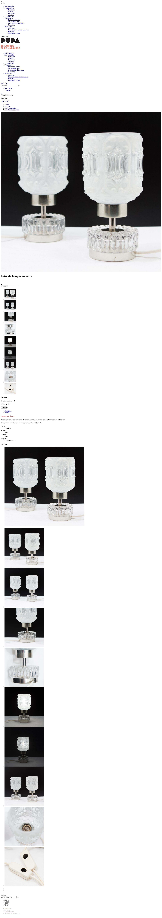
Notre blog (11, 25)
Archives (11, 15)
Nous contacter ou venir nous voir (18, 30)
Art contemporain (9, 16)
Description (7, 411)
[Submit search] (19, 85)
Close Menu (5, 36)
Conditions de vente (14, 33)
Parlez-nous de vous (14, 20)
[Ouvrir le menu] (1, 50)
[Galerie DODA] (10, 48)
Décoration (11, 13)
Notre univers (8, 18)
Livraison (11, 31)
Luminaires (11, 10)
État (2, 444)
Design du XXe (9, 8)
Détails (6, 412)
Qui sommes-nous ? (14, 21)
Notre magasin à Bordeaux (16, 23)
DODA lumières (9, 6)
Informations (8, 26)
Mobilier (10, 11)
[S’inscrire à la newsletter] (17, 897)
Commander (4, 101)
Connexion (11, 28)
